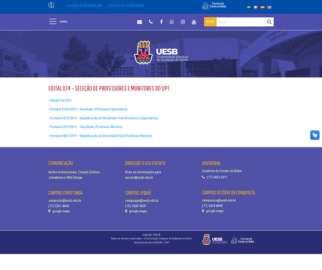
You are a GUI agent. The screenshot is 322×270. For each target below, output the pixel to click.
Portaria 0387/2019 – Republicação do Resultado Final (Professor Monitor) (101, 136)
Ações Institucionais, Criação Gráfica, (74, 172)
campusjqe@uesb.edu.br (141, 200)
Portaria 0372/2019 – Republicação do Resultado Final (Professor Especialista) (104, 118)
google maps (61, 211)
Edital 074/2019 (60, 100)
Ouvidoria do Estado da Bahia (222, 171)
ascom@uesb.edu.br (139, 177)
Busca (210, 21)
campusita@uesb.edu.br (64, 200)
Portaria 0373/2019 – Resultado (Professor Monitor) (86, 127)
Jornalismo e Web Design (65, 177)
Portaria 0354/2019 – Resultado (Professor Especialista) (89, 109)
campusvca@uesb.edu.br (219, 200)
